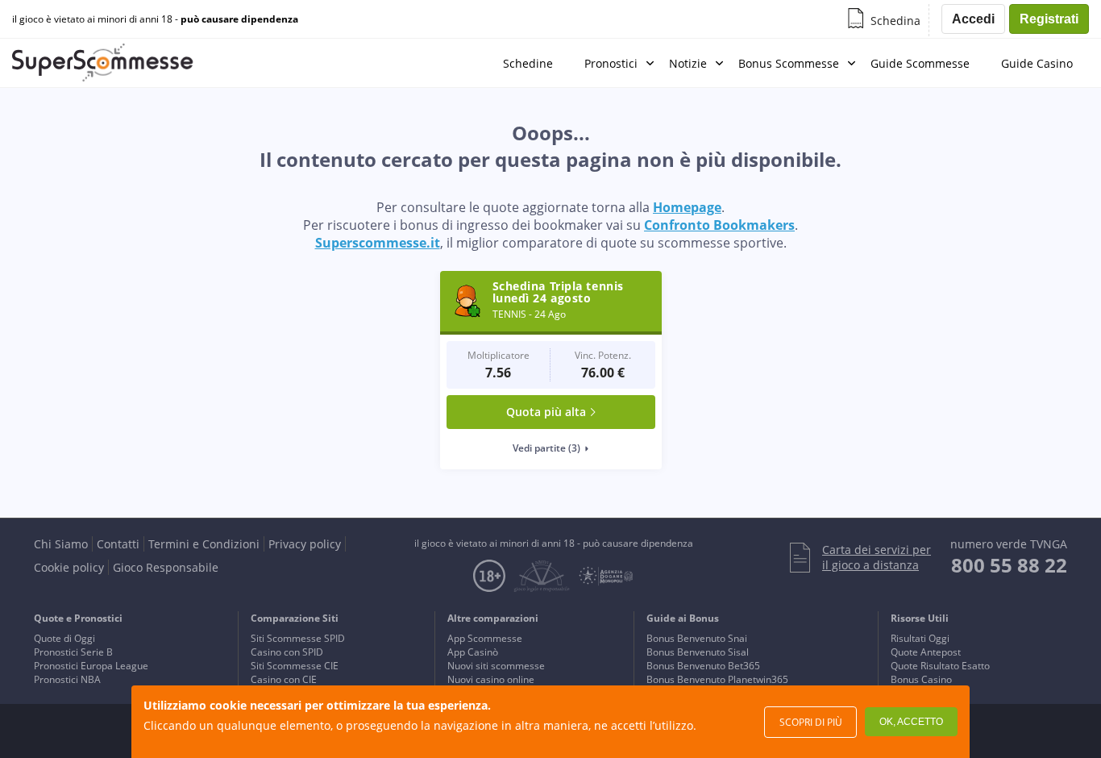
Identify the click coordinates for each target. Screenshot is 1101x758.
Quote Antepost (926, 652)
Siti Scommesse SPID (298, 638)
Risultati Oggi (920, 638)
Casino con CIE (284, 679)
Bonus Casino (921, 679)
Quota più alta (546, 411)
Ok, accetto (911, 721)
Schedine (528, 63)
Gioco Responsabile (165, 567)
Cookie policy (69, 567)
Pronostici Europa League (91, 666)
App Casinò (472, 652)
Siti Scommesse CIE (295, 666)
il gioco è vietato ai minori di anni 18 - (155, 19)
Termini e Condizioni (204, 544)
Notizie (688, 63)
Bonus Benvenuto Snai (696, 638)
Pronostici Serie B (73, 652)
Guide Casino (1037, 63)
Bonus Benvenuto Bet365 (703, 666)
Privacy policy (304, 544)
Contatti (118, 544)
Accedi (973, 19)
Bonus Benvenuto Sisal (697, 652)
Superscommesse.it (377, 243)
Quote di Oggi (64, 638)
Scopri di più (810, 722)
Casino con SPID (287, 652)
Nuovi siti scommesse (496, 666)
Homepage (687, 207)
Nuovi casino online (490, 679)
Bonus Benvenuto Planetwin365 (717, 679)
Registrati (1049, 19)
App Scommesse (484, 638)
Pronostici (611, 63)
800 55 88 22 (1009, 565)
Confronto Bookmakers (719, 225)
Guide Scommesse (920, 63)
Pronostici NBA (67, 679)
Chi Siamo (61, 544)
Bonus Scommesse (788, 63)
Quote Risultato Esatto (940, 666)
